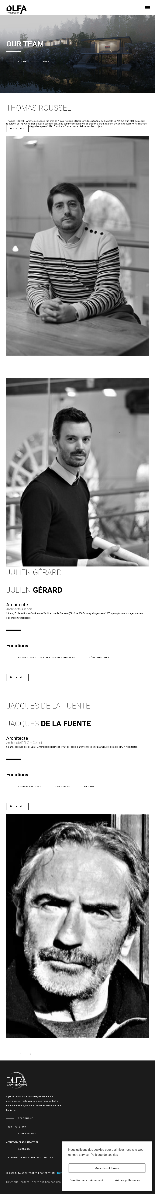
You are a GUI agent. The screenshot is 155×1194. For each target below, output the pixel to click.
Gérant (89, 787)
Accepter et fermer (107, 1168)
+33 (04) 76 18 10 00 (16, 1127)
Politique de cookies (104, 1154)
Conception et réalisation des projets (46, 658)
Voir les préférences (127, 1180)
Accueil (23, 61)
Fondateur (63, 787)
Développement (100, 658)
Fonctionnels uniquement (86, 1180)
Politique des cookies (46, 1182)
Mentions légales (18, 1182)
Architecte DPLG (30, 787)
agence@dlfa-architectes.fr (22, 1142)
